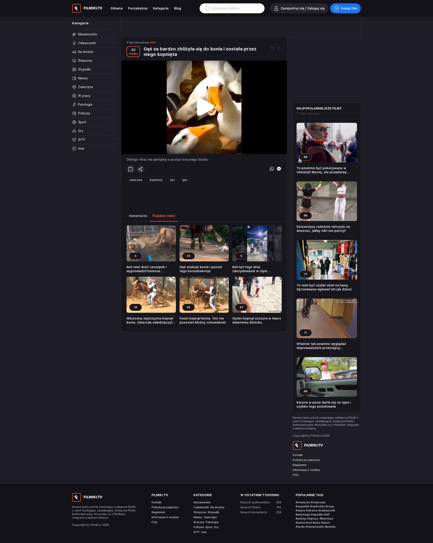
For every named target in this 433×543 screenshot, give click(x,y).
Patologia (212, 522)
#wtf (326, 514)
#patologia (303, 514)
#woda (300, 526)
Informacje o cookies (306, 470)
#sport (325, 522)
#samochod (304, 522)
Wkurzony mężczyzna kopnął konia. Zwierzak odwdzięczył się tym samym (150, 320)
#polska (330, 526)
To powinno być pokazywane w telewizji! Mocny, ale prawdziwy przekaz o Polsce (322, 170)
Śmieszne (199, 512)
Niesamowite (201, 502)
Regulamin (299, 465)
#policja (301, 518)
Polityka (198, 527)
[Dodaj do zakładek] (272, 49)
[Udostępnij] (140, 169)
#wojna (300, 510)
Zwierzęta (210, 517)
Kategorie (161, 8)
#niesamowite (315, 526)
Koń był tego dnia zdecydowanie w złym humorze (249, 269)
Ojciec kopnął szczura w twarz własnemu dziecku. (256, 320)
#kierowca (326, 518)
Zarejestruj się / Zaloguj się (303, 8)
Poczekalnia (137, 8)
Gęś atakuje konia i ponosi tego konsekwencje (201, 269)
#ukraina (311, 510)
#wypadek (302, 506)
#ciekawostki (326, 510)
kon (172, 180)
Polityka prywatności (306, 460)
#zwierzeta (318, 502)
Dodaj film (349, 8)
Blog (177, 8)
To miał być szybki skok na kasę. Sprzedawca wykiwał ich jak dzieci (324, 287)
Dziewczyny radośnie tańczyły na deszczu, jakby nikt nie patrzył (323, 229)
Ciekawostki (201, 507)
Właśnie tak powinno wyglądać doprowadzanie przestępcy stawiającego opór (321, 346)
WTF (196, 532)
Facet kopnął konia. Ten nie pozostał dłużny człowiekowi (203, 320)
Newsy (197, 517)
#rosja (330, 506)
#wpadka (317, 514)
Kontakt (298, 455)
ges (184, 180)
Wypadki (213, 512)
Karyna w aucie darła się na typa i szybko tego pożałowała (324, 404)
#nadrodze (317, 506)
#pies (316, 522)
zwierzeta (135, 180)
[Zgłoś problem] (279, 49)
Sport (209, 527)
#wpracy (313, 518)
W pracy (199, 522)
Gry (216, 527)
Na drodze (217, 507)
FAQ (295, 475)
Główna (117, 8)
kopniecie (156, 180)
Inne (204, 532)
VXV (153, 42)
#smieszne (303, 502)
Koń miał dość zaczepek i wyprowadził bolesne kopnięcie (147, 269)
